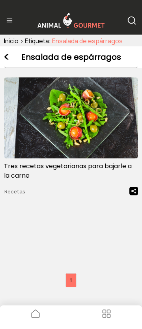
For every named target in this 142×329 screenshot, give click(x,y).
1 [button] (71, 280)
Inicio (11, 41)
